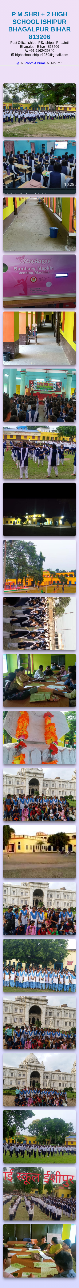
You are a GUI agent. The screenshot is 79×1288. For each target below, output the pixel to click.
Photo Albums (35, 63)
